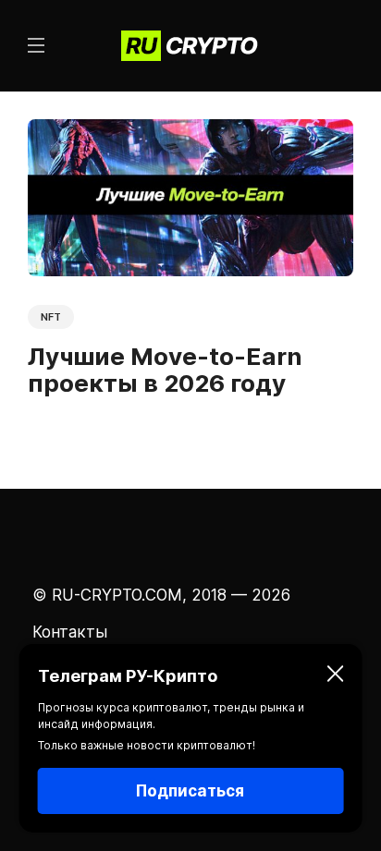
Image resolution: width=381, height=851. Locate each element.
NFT (51, 316)
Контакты (69, 632)
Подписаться (190, 791)
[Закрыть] (334, 676)
